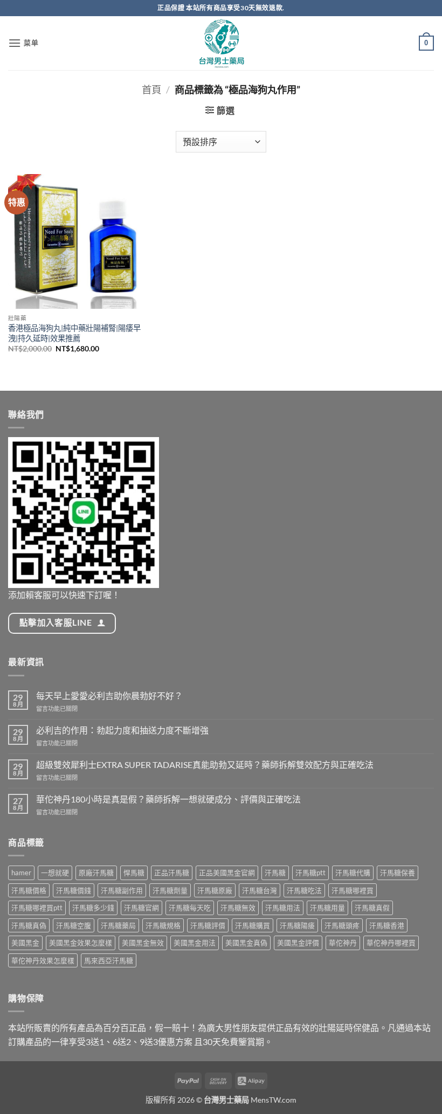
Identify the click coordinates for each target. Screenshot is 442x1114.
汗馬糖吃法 (304, 890)
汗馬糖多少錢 (93, 907)
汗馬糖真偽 (28, 925)
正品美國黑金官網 (227, 872)
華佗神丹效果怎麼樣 (42, 960)
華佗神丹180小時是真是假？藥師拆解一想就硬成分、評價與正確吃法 (168, 799)
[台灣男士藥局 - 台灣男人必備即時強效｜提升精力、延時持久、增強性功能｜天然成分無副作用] (221, 43)
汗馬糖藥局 (118, 925)
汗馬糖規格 (163, 925)
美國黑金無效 (143, 942)
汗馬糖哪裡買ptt (37, 907)
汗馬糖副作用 (122, 890)
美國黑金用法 (195, 942)
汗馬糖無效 (237, 907)
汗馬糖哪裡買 (353, 890)
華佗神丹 (343, 942)
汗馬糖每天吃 (190, 907)
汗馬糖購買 (252, 925)
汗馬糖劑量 (170, 890)
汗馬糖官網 (141, 907)
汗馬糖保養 (397, 872)
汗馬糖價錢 (73, 890)
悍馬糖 (133, 872)
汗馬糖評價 (207, 925)
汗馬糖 (275, 872)
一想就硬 (55, 872)
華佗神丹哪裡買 (391, 942)
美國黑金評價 (298, 942)
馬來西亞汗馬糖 (108, 960)
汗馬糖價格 (28, 890)
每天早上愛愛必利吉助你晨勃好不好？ (109, 695)
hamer (21, 872)
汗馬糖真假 (372, 907)
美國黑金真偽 (246, 942)
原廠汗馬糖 (96, 872)
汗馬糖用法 (282, 907)
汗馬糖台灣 (259, 890)
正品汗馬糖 (171, 872)
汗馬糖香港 (386, 925)
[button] (23, 43)
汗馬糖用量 (327, 907)
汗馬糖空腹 (73, 925)
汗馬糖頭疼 (342, 925)
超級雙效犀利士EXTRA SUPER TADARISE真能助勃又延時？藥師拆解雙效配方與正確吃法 (205, 764)
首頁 (151, 89)
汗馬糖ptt (310, 872)
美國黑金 (25, 942)
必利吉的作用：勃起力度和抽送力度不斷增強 (122, 730)
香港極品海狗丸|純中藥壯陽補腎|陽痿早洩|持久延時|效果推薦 (74, 333)
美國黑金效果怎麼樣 (80, 942)
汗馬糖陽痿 (297, 925)
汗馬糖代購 (352, 872)
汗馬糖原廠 (214, 890)
